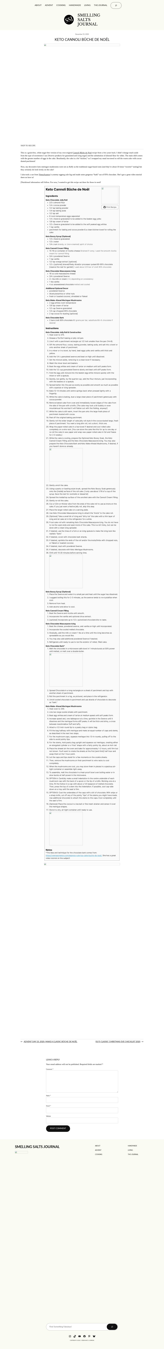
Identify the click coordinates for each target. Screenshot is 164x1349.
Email (48, 1106)
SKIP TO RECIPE (28, 145)
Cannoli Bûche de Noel (82, 153)
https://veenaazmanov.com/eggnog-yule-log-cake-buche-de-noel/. (74, 855)
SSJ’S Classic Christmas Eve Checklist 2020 (117, 1042)
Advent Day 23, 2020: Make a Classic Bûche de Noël (50, 1042)
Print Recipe (111, 207)
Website (48, 1116)
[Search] (112, 1327)
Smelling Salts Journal (37, 1147)
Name (48, 1095)
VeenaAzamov (44, 174)
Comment (49, 1069)
